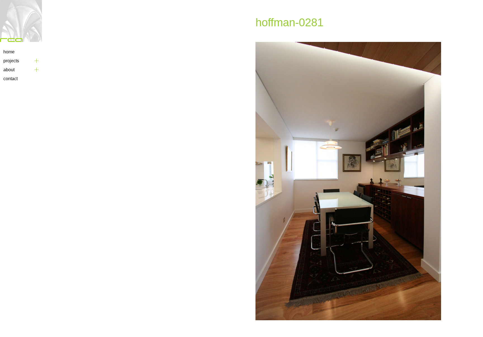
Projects (11, 60)
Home (9, 51)
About (9, 69)
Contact (10, 78)
